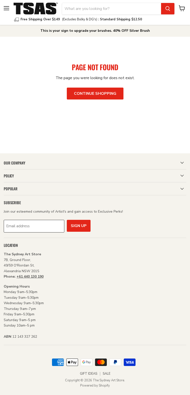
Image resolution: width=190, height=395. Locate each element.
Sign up (79, 226)
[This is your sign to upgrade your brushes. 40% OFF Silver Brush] (95, 30)
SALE (106, 373)
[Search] (167, 8)
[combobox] (111, 8)
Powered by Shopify (95, 385)
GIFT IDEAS (88, 373)
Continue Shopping (95, 93)
